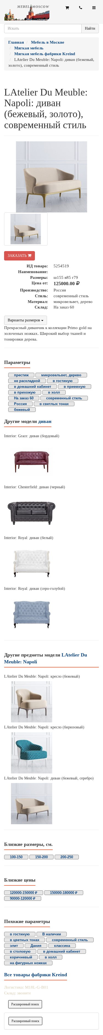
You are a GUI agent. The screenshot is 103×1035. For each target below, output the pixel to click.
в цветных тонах (24, 940)
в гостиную (63, 381)
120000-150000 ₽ (23, 893)
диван (44, 421)
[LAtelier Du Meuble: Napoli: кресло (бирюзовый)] (51, 752)
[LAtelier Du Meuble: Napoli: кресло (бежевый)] (51, 701)
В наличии (51, 934)
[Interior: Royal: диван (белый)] (51, 563)
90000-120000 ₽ (22, 898)
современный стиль (64, 398)
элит (14, 946)
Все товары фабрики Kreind (35, 974)
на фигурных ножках (28, 963)
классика (62, 946)
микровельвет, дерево (61, 375)
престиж (21, 375)
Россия (20, 404)
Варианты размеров (24, 320)
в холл (54, 392)
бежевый (22, 410)
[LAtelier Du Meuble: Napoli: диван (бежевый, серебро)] (51, 803)
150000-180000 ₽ (63, 893)
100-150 (16, 857)
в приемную (74, 387)
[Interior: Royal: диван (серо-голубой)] (51, 614)
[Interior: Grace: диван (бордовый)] (51, 461)
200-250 (66, 857)
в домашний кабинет (32, 387)
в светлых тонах (54, 404)
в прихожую (24, 392)
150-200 (41, 857)
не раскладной (27, 381)
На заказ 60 (24, 398)
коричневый (21, 957)
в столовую (20, 951)
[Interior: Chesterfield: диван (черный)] (51, 512)
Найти (90, 28)
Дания (35, 946)
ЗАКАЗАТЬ (18, 256)
